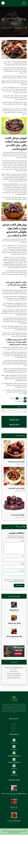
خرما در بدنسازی (13, 671)
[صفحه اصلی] (25, 28)
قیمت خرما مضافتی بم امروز (13, 678)
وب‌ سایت (22, 571)
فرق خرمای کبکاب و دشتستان (13, 676)
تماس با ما (13, 728)
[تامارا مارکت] (24, 3)
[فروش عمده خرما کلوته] (14, 618)
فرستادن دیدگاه (19, 585)
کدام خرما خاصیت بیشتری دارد (13, 673)
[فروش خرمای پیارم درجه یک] (14, 631)
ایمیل (22, 563)
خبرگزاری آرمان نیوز (17, 833)
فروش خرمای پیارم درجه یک (14, 636)
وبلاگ (13, 730)
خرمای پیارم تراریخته (18, 401)
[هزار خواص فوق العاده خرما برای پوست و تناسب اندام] (14, 788)
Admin (21, 398)
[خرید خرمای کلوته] (14, 605)
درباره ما (13, 726)
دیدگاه (22, 541)
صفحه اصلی (13, 724)
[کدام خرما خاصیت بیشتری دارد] (14, 815)
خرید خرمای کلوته (14, 610)
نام (23, 556)
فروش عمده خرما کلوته (14, 623)
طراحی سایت (23, 831)
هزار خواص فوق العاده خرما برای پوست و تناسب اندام (14, 668)
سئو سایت (17, 831)
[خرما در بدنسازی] (14, 802)
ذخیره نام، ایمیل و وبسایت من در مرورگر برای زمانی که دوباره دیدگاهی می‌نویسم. (14, 580)
